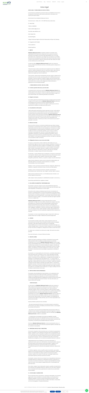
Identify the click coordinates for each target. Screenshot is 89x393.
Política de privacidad (54, 387)
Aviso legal (49, 387)
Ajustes (64, 391)
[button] (86, 390)
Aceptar (52, 391)
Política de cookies (62, 387)
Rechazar (58, 391)
